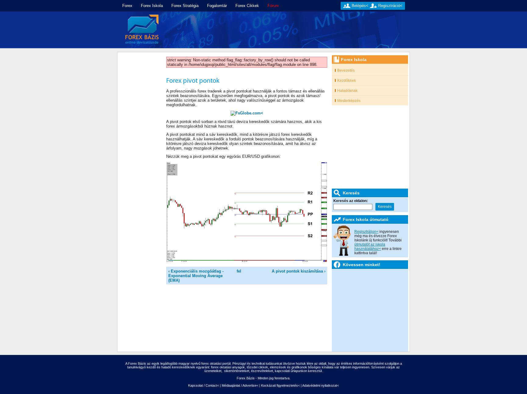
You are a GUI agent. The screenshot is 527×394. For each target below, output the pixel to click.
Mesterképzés (348, 101)
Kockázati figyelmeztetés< (280, 385)
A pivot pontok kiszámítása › (298, 271)
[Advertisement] (287, 30)
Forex (127, 5)
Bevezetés (346, 70)
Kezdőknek (346, 80)
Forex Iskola (152, 5)
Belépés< (360, 5)
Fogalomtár (217, 5)
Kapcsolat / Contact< (203, 385)
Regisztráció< (390, 5)
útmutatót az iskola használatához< (369, 246)
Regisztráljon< (366, 232)
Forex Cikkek (247, 5)
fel (239, 271)
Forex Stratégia (185, 5)
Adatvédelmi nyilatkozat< (320, 385)
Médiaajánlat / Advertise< (240, 385)
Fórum (273, 5)
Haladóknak (347, 91)
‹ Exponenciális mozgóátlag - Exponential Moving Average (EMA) (196, 276)
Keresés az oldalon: (350, 201)
